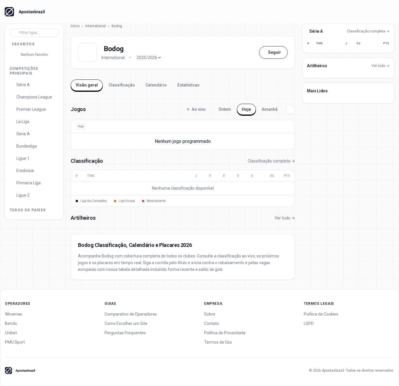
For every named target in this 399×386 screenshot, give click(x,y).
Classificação (122, 85)
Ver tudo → (285, 218)
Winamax (13, 314)
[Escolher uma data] (290, 109)
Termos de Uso (218, 342)
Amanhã (269, 109)
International (95, 26)
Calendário (156, 85)
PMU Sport (15, 342)
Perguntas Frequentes (125, 332)
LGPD (309, 323)
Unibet (11, 332)
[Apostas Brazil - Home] (25, 11)
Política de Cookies (321, 314)
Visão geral (87, 85)
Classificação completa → (271, 161)
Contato (211, 323)
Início (75, 26)
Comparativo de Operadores (131, 314)
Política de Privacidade (225, 332)
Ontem (224, 109)
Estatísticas (188, 85)
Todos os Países (28, 210)
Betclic (11, 323)
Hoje (246, 109)
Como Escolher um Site (126, 323)
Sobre (209, 314)
